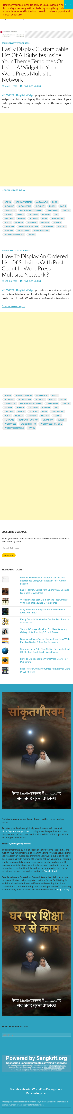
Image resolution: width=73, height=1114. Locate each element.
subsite (57, 222)
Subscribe (8, 555)
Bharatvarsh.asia (20, 1089)
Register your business (16, 4)
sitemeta (32, 222)
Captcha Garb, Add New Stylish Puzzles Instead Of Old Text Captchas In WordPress (45, 650)
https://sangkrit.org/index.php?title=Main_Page (21, 1075)
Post (44, 218)
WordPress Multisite (51, 424)
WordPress (23, 43)
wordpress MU (41, 230)
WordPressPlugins (14, 235)
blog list (9, 206)
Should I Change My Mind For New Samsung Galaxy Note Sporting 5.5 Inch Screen (43, 631)
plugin (21, 218)
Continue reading (13, 189)
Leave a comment (31, 86)
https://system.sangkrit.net (15, 831)
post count (58, 218)
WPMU (32, 235)
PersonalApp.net (36, 1093)
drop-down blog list (31, 210)
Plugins (34, 218)
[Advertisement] (36, 149)
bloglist (40, 206)
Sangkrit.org (63, 889)
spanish (45, 222)
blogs (52, 206)
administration (24, 202)
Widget (62, 226)
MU (56, 214)
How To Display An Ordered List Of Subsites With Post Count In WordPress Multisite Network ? (35, 265)
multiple (9, 218)
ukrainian (48, 226)
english (8, 214)
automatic (42, 202)
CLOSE (68, 4)
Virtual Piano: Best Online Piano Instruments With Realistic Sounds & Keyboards (44, 601)
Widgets (9, 230)
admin (8, 202)
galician (33, 214)
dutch (66, 210)
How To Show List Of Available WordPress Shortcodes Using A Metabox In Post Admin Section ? (43, 580)
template (9, 226)
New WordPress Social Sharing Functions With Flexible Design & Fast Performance (45, 641)
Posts (8, 222)
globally (34, 4)
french (20, 214)
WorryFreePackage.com (47, 1089)
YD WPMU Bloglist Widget (18, 95)
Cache (63, 206)
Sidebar (19, 222)
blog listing (25, 206)
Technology (9, 43)
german (46, 214)
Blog (54, 202)
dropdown (52, 210)
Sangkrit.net (50, 871)
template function (28, 226)
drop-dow (10, 210)
